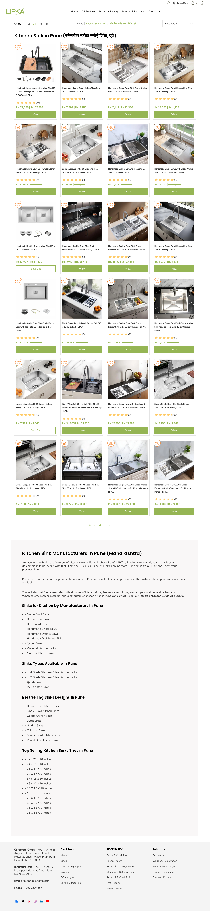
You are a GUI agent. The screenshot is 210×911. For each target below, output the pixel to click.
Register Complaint (163, 872)
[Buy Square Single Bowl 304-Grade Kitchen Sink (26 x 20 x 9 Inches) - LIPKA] (36, 460)
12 (28, 23)
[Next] (119, 525)
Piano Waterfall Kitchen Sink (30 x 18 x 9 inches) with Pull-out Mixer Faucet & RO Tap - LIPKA (82, 408)
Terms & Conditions (117, 855)
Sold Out (36, 268)
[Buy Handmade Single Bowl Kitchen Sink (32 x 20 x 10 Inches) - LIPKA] (174, 63)
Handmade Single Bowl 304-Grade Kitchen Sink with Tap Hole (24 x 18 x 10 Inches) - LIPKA (173, 327)
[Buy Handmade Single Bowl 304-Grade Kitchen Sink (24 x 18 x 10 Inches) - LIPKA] (128, 63)
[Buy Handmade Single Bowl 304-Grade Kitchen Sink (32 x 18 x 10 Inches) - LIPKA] (174, 144)
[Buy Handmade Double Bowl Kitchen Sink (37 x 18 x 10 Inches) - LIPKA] (128, 144)
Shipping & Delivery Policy (121, 872)
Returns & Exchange (164, 866)
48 (47, 23)
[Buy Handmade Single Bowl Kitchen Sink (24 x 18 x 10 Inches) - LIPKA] (82, 63)
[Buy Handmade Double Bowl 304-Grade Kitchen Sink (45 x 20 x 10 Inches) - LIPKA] (128, 221)
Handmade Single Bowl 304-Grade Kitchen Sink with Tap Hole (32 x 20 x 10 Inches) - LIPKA (35, 327)
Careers (64, 872)
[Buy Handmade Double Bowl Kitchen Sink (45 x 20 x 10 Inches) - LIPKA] (36, 221)
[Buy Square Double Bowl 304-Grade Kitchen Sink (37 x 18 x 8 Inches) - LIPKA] (82, 460)
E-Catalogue (67, 877)
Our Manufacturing (70, 883)
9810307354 (34, 888)
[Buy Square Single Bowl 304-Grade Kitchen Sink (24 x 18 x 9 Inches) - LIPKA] (82, 144)
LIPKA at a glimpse (70, 866)
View (36, 114)
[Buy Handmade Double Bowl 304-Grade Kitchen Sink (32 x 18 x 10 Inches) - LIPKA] (128, 299)
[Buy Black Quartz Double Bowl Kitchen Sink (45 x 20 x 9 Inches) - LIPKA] (82, 299)
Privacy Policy (114, 861)
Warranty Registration (165, 861)
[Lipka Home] (15, 11)
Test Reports (114, 883)
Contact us (158, 855)
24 (34, 23)
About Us (65, 855)
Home (80, 23)
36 (40, 23)
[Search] (168, 3)
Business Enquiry (162, 877)
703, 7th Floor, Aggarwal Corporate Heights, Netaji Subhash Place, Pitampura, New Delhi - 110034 (35, 855)
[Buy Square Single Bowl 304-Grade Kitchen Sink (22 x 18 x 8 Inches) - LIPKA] (174, 379)
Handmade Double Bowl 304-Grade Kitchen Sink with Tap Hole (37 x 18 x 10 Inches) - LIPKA (172, 488)
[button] (17, 901)
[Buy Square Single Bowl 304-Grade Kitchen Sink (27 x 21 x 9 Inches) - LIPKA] (36, 379)
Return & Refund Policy (119, 877)
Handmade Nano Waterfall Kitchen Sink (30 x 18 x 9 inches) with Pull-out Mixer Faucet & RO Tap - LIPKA (35, 92)
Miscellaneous (114, 888)
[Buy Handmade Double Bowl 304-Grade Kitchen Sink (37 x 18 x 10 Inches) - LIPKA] (82, 221)
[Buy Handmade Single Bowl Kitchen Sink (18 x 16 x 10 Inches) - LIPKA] (174, 221)
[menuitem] (194, 3)
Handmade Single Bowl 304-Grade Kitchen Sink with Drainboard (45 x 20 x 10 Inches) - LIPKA (128, 488)
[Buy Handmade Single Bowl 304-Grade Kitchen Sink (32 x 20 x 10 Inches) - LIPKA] (36, 144)
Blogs (63, 861)
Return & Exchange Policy (121, 866)
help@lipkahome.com (36, 881)
